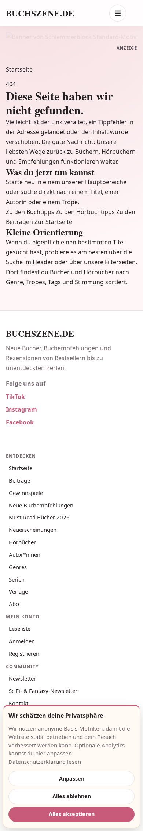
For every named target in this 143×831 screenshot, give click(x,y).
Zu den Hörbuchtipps (85, 212)
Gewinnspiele (26, 492)
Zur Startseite (53, 222)
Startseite (19, 69)
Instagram (21, 409)
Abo (14, 603)
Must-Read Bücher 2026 (39, 517)
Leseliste (19, 628)
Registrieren (24, 653)
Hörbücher (22, 542)
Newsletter (22, 678)
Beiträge (19, 480)
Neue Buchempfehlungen (41, 505)
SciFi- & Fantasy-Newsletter (43, 690)
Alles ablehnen (71, 796)
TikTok (15, 397)
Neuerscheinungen (32, 529)
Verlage (18, 591)
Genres (18, 567)
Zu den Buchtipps (30, 212)
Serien (17, 579)
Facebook (20, 422)
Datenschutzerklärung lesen (44, 761)
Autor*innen (24, 554)
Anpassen (71, 778)
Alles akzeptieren (72, 814)
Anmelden (22, 641)
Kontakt (18, 703)
